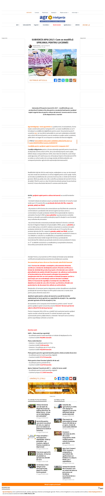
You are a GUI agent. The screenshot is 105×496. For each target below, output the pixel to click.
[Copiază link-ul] (74, 80)
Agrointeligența (7, 492)
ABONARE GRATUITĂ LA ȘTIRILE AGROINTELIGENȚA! (52, 386)
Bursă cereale (57, 25)
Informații (74, 12)
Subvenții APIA (27, 25)
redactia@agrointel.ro (95, 492)
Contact (37, 12)
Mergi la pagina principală (52, 484)
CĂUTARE (85, 25)
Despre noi (6, 487)
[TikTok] (74, 378)
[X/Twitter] (66, 378)
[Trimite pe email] (70, 80)
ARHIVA (77, 25)
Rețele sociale (63, 12)
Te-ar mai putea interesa (37, 400)
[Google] (55, 378)
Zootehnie (46, 25)
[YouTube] (70, 378)
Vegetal (36, 25)
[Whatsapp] (66, 80)
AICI (35, 133)
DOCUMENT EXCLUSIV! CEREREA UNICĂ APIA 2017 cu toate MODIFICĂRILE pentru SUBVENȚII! (50, 142)
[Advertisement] (52, 5)
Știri (17, 25)
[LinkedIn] (59, 80)
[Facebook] (55, 80)
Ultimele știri (59, 400)
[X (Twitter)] (63, 80)
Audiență (53, 12)
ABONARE (29, 12)
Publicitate (45, 12)
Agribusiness (67, 25)
